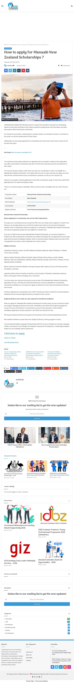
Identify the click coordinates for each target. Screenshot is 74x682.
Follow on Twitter (10, 338)
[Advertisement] (37, 27)
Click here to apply (14, 334)
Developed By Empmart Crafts (40, 674)
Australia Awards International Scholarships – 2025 (13, 475)
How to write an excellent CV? (21, 152)
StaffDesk (10, 65)
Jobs (6, 621)
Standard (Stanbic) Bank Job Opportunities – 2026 (50, 561)
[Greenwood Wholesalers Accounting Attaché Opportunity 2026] (20, 514)
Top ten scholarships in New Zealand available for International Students (12, 353)
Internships (8, 619)
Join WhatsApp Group (11, 342)
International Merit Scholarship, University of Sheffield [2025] (36, 474)
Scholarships (13, 44)
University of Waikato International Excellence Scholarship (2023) (54, 353)
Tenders (7, 630)
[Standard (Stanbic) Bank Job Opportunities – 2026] (54, 549)
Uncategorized (9, 633)
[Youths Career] (13, 6)
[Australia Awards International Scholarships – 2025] (14, 466)
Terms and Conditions (41, 681)
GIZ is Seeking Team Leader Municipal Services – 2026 (19, 562)
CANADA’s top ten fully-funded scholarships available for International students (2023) (35, 353)
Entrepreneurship (10, 627)
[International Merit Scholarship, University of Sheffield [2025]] (37, 466)
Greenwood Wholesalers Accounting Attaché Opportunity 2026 (19, 526)
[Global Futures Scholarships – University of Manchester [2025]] (60, 466)
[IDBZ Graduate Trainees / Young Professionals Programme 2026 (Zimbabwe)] (54, 516)
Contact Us (29, 652)
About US (28, 655)
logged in (14, 492)
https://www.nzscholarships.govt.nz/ (39, 202)
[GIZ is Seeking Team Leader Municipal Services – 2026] (20, 549)
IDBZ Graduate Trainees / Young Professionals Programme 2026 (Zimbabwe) (51, 532)
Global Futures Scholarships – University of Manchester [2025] (59, 474)
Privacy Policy (30, 681)
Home (7, 44)
